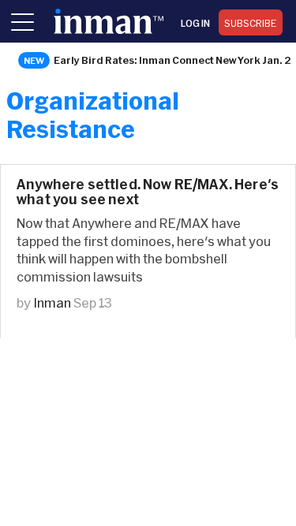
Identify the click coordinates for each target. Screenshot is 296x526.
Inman (52, 302)
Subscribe (250, 22)
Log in (195, 22)
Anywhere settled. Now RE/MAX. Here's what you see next (148, 192)
